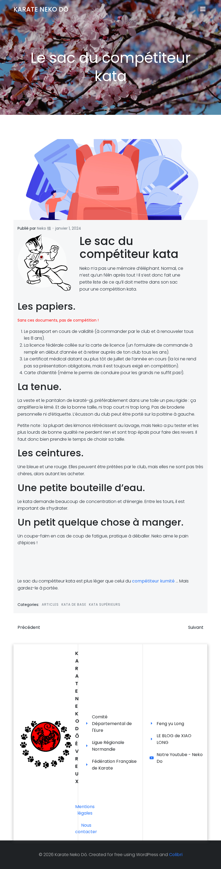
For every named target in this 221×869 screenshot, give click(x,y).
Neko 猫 (44, 228)
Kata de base (73, 604)
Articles (50, 604)
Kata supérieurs (104, 604)
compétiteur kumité (153, 581)
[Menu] (203, 9)
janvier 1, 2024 (68, 228)
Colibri (175, 854)
